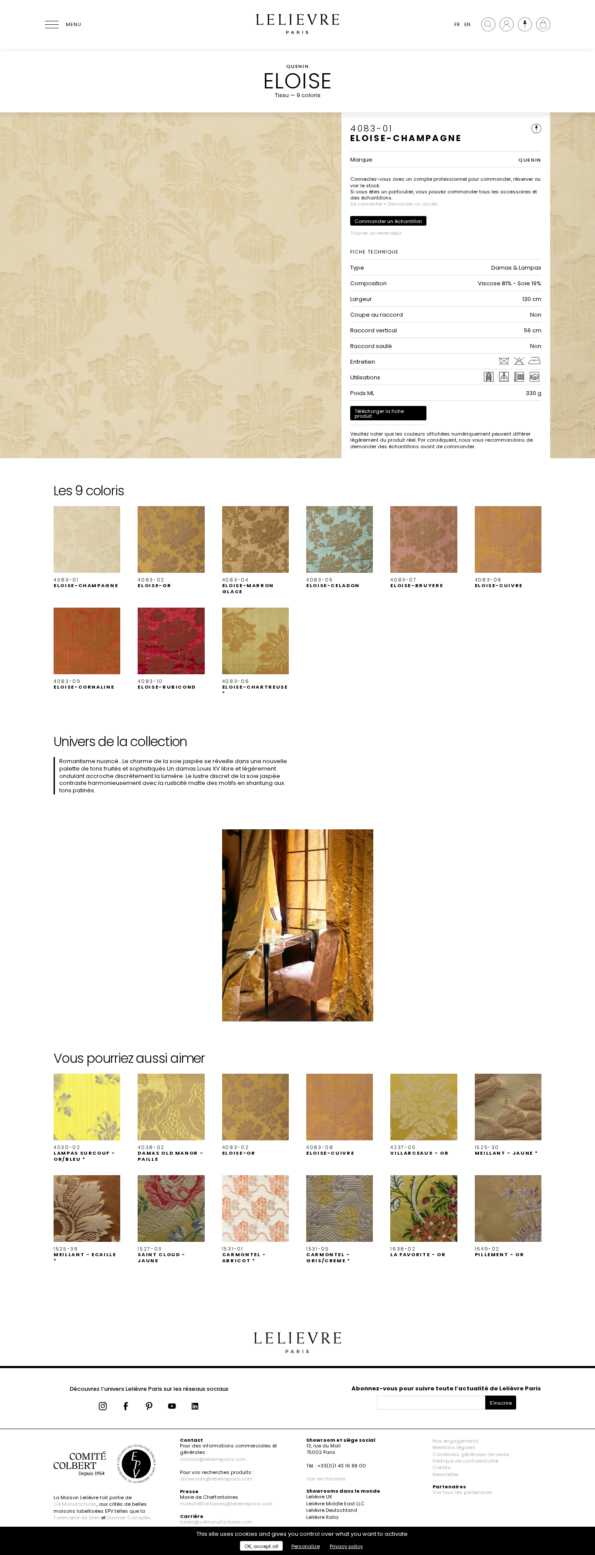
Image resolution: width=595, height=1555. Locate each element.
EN (467, 24)
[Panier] (543, 24)
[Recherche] (488, 24)
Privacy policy (346, 1546)
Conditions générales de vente (471, 1454)
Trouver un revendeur (376, 233)
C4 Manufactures (75, 1504)
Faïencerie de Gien (77, 1517)
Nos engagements (456, 1440)
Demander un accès (413, 203)
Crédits (442, 1467)
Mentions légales (454, 1447)
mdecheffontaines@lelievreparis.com (226, 1503)
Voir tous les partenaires (463, 1492)
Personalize (305, 1546)
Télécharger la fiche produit (379, 413)
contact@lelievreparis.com (213, 1459)
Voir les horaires (326, 1478)
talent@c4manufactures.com (216, 1521)
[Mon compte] (507, 24)
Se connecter (366, 203)
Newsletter (446, 1474)
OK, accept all (261, 1546)
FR (457, 24)
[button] (87, 547)
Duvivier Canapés (128, 1517)
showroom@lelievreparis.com (216, 1478)
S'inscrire (501, 1403)
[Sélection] (525, 24)
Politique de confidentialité (465, 1460)
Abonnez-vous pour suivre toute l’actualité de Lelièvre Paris (446, 1388)
